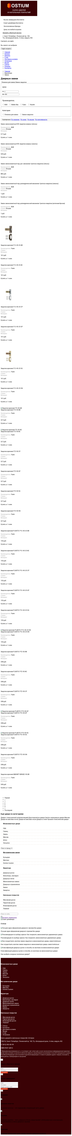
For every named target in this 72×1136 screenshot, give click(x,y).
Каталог (7, 54)
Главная (7, 52)
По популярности (41, 120)
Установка (8, 61)
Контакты (7, 68)
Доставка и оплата (11, 59)
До (3, 94)
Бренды (7, 55)
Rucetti (32, 105)
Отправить (4, 1072)
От (3, 91)
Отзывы (7, 66)
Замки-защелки (28, 114)
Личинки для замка (11, 114)
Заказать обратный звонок (12, 33)
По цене (23, 120)
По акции (30, 120)
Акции (6, 63)
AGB (6, 105)
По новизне (15, 120)
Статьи (6, 64)
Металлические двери (11, 852)
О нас (6, 57)
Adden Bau (15, 105)
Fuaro (24, 105)
